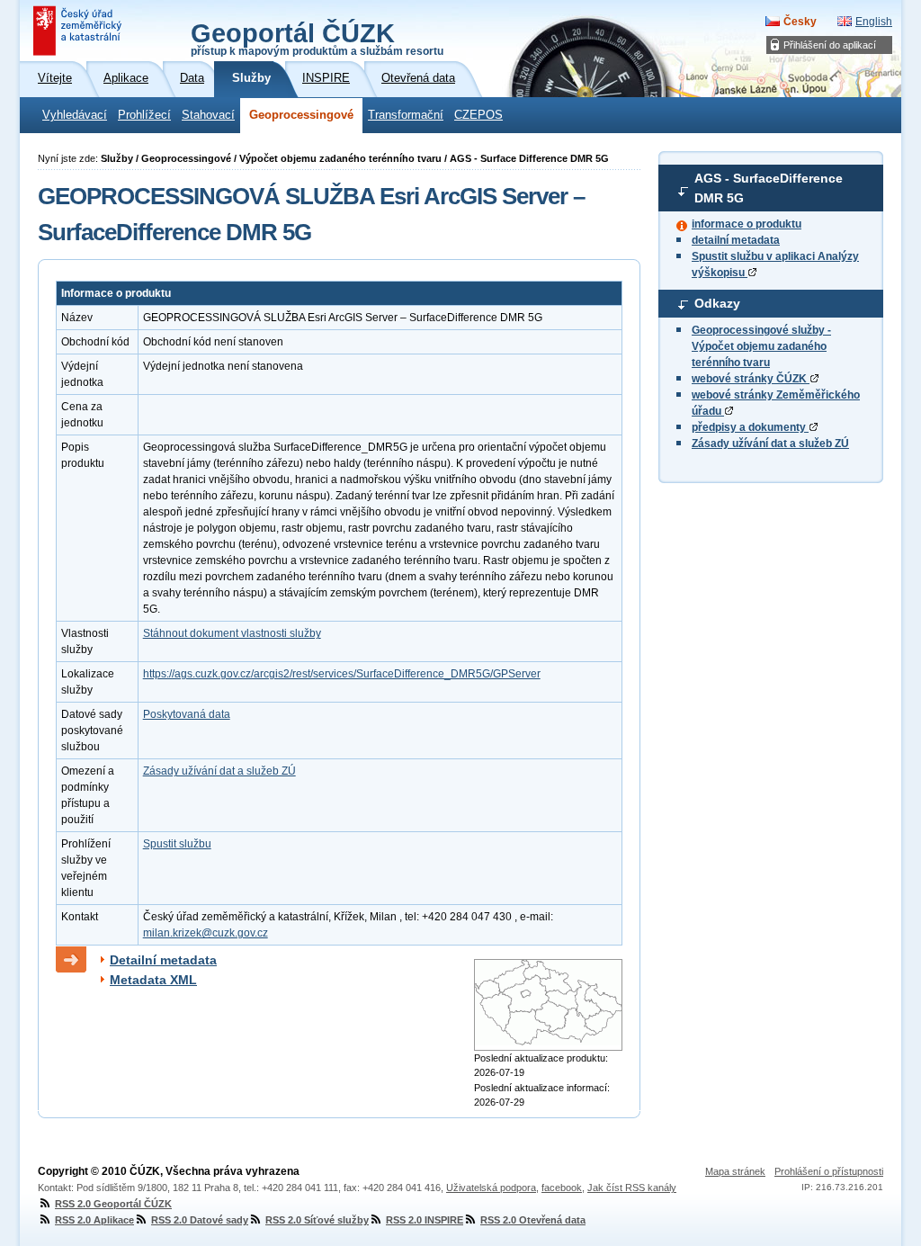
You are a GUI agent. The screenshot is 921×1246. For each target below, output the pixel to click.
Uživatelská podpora (491, 1187)
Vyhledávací (74, 115)
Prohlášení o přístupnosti (828, 1171)
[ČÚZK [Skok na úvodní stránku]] (79, 30)
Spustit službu (177, 844)
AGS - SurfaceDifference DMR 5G (768, 188)
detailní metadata (736, 240)
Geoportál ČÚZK (317, 38)
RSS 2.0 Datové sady (199, 1220)
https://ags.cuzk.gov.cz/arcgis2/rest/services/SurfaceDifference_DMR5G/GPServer (342, 674)
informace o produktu (746, 224)
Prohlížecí (144, 115)
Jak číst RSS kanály (631, 1187)
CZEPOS (478, 115)
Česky (800, 21)
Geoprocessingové (301, 115)
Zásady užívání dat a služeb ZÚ (770, 443)
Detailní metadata (163, 960)
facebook (561, 1187)
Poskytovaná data (186, 714)
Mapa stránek (735, 1171)
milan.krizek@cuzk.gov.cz (205, 933)
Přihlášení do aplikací (829, 45)
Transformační (405, 115)
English (873, 21)
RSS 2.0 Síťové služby (317, 1220)
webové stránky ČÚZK (750, 378)
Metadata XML (153, 980)
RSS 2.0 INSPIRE (424, 1220)
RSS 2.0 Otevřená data (533, 1220)
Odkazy (717, 303)
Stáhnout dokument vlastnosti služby (232, 633)
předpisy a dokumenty (750, 427)
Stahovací (208, 115)
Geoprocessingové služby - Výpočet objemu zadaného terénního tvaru (761, 346)
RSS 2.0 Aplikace (94, 1220)
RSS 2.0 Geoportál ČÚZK (113, 1203)
